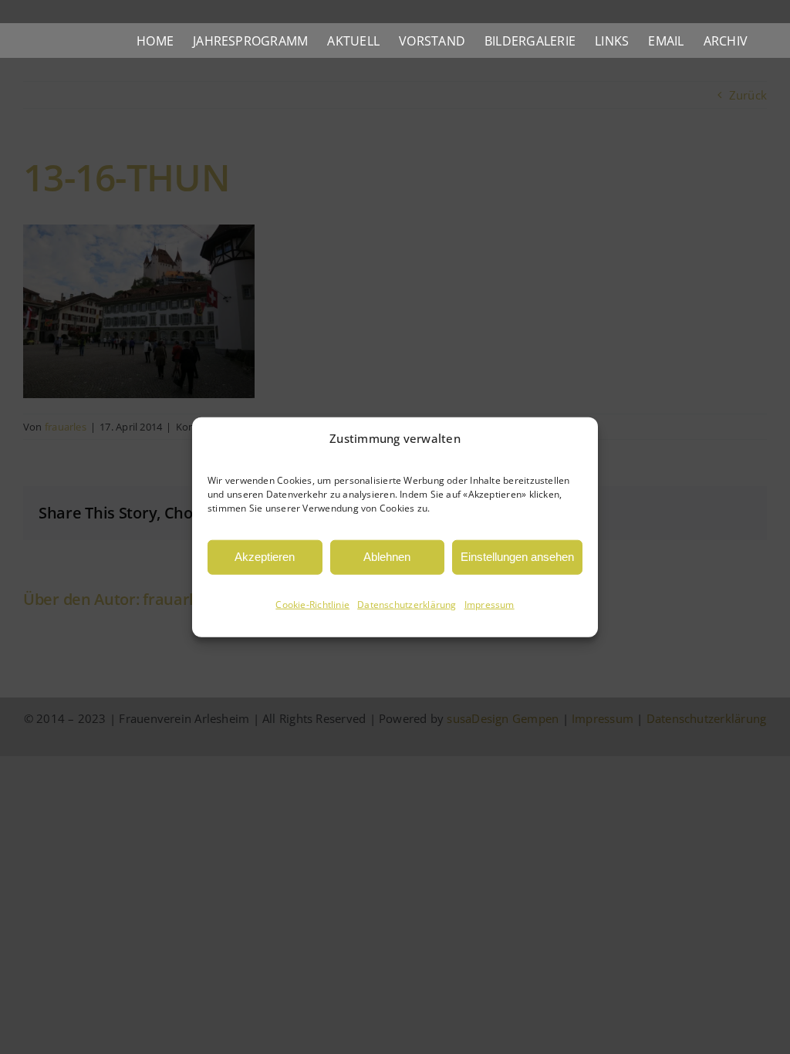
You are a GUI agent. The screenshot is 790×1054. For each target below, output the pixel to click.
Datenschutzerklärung (407, 604)
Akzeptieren (265, 556)
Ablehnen (386, 556)
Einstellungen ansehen (517, 556)
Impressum (489, 604)
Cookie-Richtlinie (312, 604)
